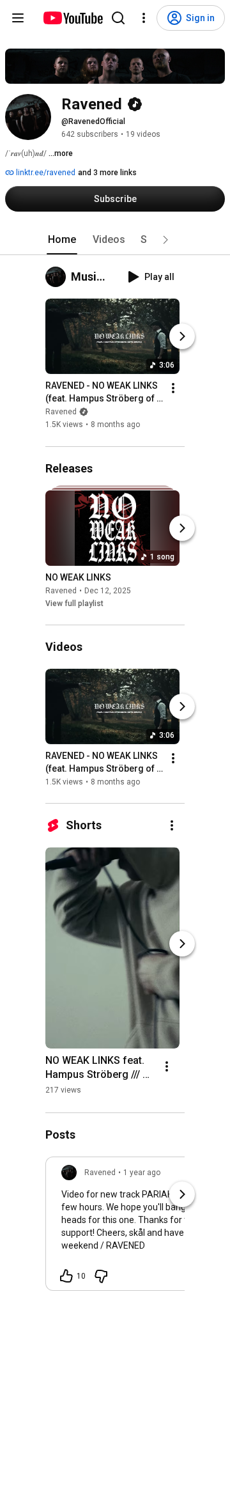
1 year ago (141, 1172)
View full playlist (74, 603)
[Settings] (143, 18)
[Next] (182, 337)
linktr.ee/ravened (44, 172)
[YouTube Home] (72, 18)
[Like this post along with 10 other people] (66, 1276)
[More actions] (173, 389)
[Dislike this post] (101, 1276)
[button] (165, 239)
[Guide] (18, 18)
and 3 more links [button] (107, 172)
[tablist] (115, 239)
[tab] (62, 239)
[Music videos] (58, 277)
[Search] (118, 18)
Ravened (61, 412)
